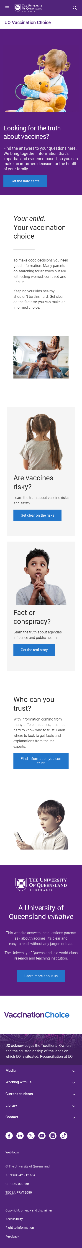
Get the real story (34, 650)
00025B (23, 1184)
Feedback (12, 1236)
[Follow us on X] (31, 1136)
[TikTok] (63, 1136)
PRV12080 (24, 1192)
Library (11, 1105)
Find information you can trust (41, 761)
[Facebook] (9, 1136)
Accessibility (14, 1219)
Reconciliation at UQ (56, 1056)
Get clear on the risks (37, 515)
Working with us (18, 1082)
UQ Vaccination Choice (28, 22)
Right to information (19, 1227)
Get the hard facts (25, 181)
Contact (11, 1117)
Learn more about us (41, 976)
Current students (19, 1094)
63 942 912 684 (24, 1175)
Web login (12, 1152)
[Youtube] (42, 1136)
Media (10, 1070)
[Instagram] (52, 1136)
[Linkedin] (20, 1136)
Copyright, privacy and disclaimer (28, 1210)
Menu (7, 8)
